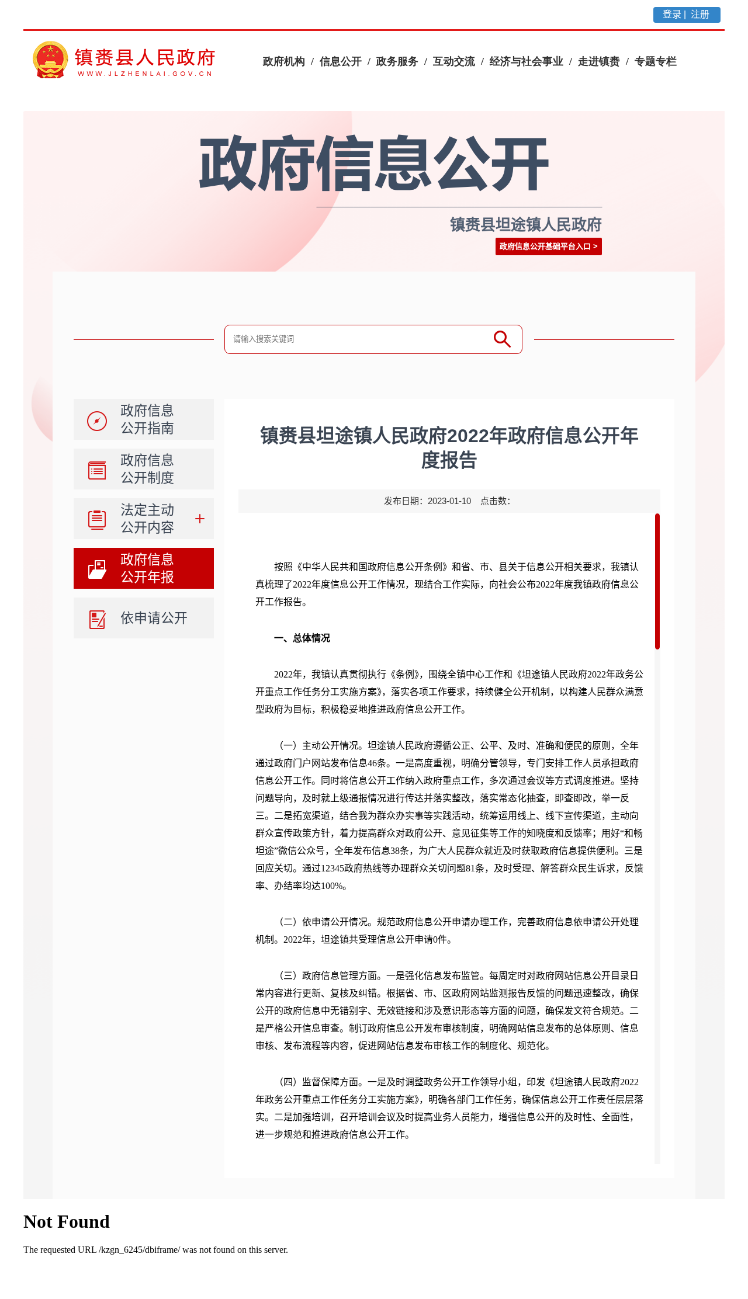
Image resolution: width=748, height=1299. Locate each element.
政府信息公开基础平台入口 (545, 246)
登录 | (675, 14)
